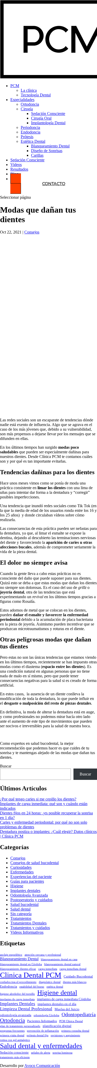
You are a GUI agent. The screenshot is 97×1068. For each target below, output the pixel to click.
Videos (16, 164)
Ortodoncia (30, 104)
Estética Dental (33, 141)
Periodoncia (30, 127)
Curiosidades (21, 867)
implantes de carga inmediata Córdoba (64, 999)
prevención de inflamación (43, 1030)
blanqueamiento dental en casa (59, 959)
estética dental (55, 986)
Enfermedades (22, 872)
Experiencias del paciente (31, 876)
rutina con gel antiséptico (15, 1040)
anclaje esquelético (11, 954)
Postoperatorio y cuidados (31, 900)
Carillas (37, 155)
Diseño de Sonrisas (46, 150)
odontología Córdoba (46, 1015)
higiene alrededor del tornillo (17, 993)
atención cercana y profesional (43, 954)
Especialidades (22, 99)
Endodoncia (30, 132)
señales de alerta (40, 1052)
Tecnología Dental (36, 95)
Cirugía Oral (41, 118)
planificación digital (57, 1026)
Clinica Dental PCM (30, 975)
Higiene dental (57, 992)
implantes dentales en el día (57, 1004)
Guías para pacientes (27, 881)
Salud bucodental (24, 904)
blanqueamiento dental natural (62, 964)
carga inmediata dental (72, 968)
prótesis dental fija (37, 1035)
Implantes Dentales (17, 1003)
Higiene (16, 886)
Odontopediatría (79, 1014)
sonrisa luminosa (62, 1052)
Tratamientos (20, 918)
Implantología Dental (48, 123)
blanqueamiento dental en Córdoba (21, 964)
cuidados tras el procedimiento (18, 982)
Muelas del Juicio (67, 1009)
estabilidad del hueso (31, 986)
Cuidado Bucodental (78, 976)
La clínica (29, 90)
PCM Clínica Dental (71, 1021)
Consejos (31, 232)
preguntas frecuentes (12, 1030)
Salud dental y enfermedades (41, 1046)
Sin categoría (21, 914)
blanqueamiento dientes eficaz (18, 968)
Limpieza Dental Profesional (26, 1008)
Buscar (5, 766)
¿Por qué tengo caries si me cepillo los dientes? (38, 799)
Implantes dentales (25, 890)
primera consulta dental (75, 1030)
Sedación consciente (14, 1052)
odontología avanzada (15, 1015)
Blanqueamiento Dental (50, 146)
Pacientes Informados (42, 1021)
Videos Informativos (26, 932)
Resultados (19, 169)
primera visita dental (12, 1035)
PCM (14, 86)
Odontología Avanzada (29, 895)
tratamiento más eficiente (15, 1057)
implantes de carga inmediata (17, 999)
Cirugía (27, 109)
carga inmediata (47, 968)
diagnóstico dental (50, 982)
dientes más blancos (74, 982)
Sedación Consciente (48, 113)
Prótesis (27, 137)
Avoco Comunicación (42, 1065)
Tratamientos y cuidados (30, 927)
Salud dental (20, 909)
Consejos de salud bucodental (34, 863)
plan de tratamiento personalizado (20, 1026)
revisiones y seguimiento (65, 1035)
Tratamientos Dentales (28, 923)
